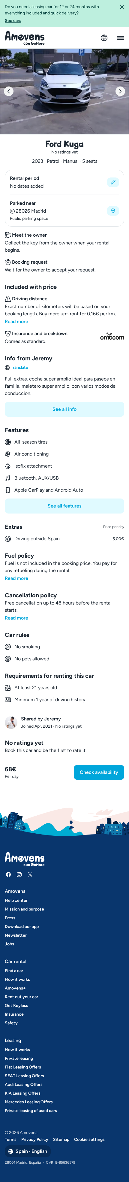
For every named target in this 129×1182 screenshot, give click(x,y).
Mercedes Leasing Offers (29, 1102)
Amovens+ (15, 988)
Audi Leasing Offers (24, 1084)
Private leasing (19, 1058)
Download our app (22, 926)
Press (10, 917)
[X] (30, 874)
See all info (64, 409)
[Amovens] (25, 37)
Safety (11, 1023)
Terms (10, 1139)
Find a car (14, 970)
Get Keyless (16, 1005)
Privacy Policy (34, 1139)
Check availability (99, 772)
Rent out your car (21, 996)
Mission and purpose (24, 909)
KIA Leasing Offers (22, 1093)
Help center (16, 900)
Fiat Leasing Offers (23, 1067)
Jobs (9, 944)
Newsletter (16, 935)
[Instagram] (19, 874)
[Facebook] (8, 874)
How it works (17, 979)
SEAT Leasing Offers (24, 1075)
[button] (122, 13)
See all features (64, 506)
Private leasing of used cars (31, 1110)
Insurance (14, 1014)
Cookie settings (89, 1139)
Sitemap (61, 1139)
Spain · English (31, 1151)
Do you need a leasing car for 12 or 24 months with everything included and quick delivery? (52, 13)
